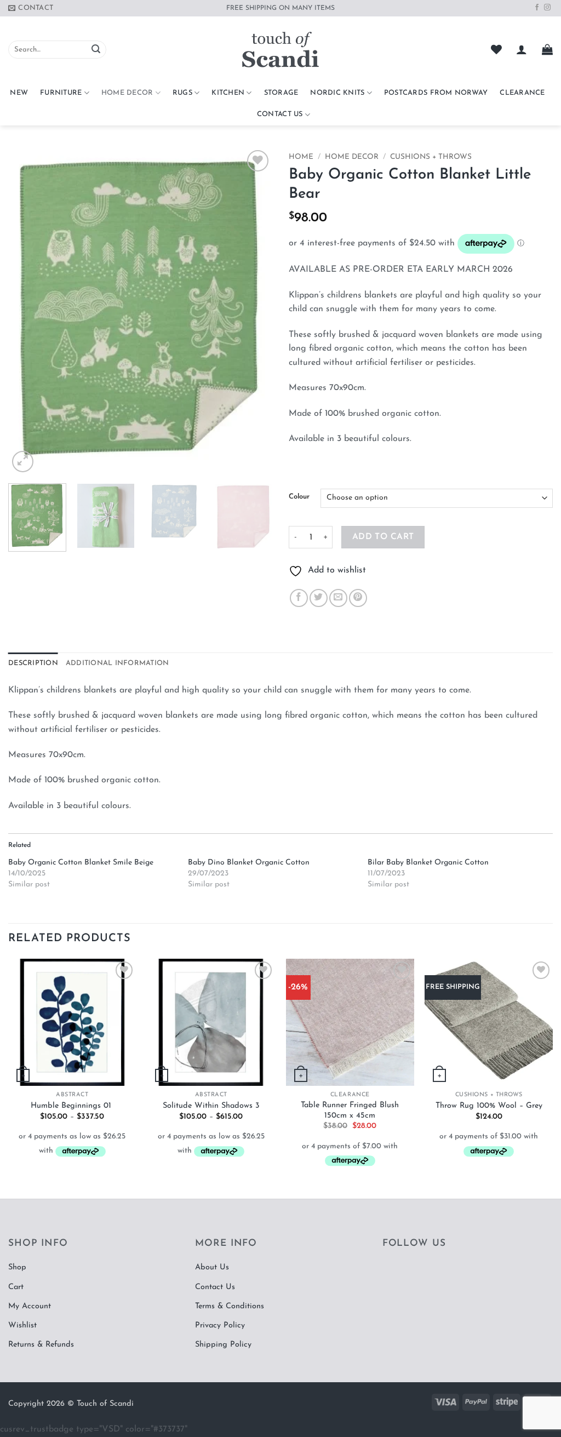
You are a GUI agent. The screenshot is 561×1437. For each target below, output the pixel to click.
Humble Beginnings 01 (72, 1106)
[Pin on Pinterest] (358, 598)
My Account (29, 1306)
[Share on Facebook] (299, 598)
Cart (16, 1287)
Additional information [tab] (117, 663)
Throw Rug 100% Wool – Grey (489, 1106)
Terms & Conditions (229, 1306)
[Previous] (27, 311)
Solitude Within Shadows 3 (211, 1106)
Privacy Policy (220, 1325)
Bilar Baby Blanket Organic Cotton (428, 862)
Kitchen (227, 92)
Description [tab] (33, 663)
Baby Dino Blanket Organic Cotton (249, 862)
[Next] (253, 311)
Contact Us (280, 114)
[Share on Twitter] (319, 598)
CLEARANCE (522, 92)
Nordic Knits (337, 92)
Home (301, 157)
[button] (521, 49)
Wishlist (22, 1325)
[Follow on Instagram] (547, 8)
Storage (281, 92)
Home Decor (127, 92)
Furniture (61, 92)
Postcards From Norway (436, 92)
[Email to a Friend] (338, 598)
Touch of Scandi (105, 1404)
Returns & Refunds (41, 1345)
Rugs (182, 92)
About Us (212, 1267)
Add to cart (383, 537)
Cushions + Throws (431, 157)
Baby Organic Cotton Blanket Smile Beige (80, 862)
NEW (19, 92)
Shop (17, 1267)
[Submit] (96, 50)
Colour (299, 496)
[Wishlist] (496, 49)
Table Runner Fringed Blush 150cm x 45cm (350, 1110)
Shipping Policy (223, 1345)
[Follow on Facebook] (537, 8)
